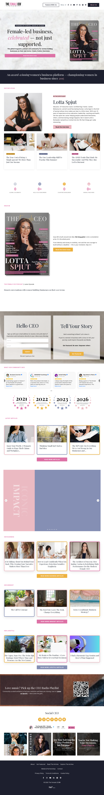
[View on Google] (7, 375)
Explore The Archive (66, 764)
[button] (4, 380)
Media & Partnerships (48, 769)
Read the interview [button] (62, 127)
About (33, 764)
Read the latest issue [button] (30, 55)
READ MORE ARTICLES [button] (52, 459)
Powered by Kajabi (52, 791)
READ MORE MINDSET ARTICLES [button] (52, 621)
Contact (60, 769)
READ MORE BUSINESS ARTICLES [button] (52, 576)
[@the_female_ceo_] (31, 727)
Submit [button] (27, 352)
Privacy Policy (39, 773)
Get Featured (41, 764)
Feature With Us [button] (51, 5)
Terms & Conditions (52, 773)
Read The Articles (53, 764)
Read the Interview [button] (41, 521)
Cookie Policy (65, 773)
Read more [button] (9, 386)
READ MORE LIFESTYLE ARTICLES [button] (52, 667)
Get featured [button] (76, 354)
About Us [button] (93, 5)
